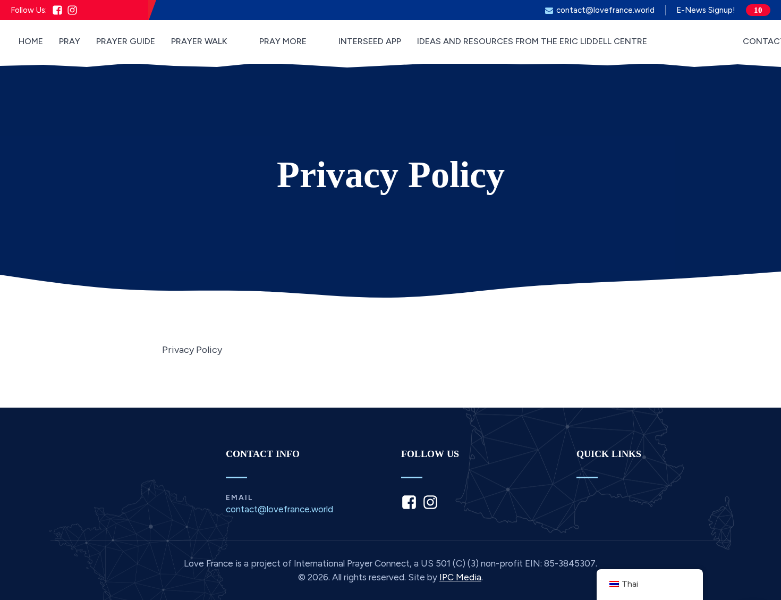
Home (31, 41)
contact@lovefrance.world (605, 10)
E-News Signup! (705, 10)
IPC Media (460, 577)
